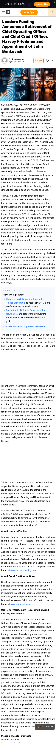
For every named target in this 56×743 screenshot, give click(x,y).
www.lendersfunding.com (23, 570)
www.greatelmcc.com (21, 604)
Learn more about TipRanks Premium (24, 326)
